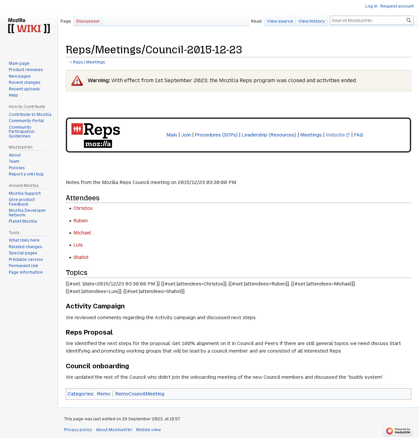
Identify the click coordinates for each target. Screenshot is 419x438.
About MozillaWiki (114, 430)
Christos (83, 208)
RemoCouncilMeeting (139, 394)
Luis (78, 245)
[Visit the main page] (29, 26)
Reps (78, 62)
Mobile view (148, 430)
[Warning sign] (77, 80)
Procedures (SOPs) (216, 135)
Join (186, 135)
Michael (82, 233)
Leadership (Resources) (269, 135)
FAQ (358, 135)
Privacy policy (78, 430)
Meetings (95, 62)
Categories (80, 394)
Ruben (80, 221)
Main (171, 135)
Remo (103, 394)
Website (335, 135)
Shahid (80, 257)
